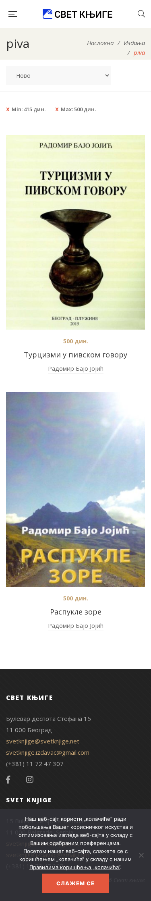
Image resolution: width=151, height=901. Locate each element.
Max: (78, 109)
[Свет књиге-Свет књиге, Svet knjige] (77, 14)
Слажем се (75, 883)
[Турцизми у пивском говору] (75, 232)
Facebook (8, 780)
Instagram (29, 780)
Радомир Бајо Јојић (75, 368)
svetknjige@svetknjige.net (42, 741)
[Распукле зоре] (75, 489)
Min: (29, 109)
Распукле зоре (75, 612)
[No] (141, 855)
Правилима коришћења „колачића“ (74, 867)
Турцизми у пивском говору (75, 354)
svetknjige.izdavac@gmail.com (47, 752)
